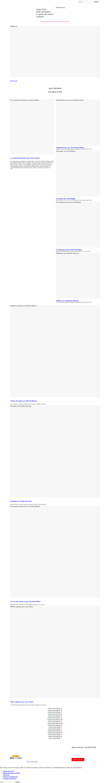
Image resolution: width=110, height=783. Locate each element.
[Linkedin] (71, 3)
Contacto (40, 16)
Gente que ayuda (32, 761)
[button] (55, 740)
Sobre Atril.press (43, 12)
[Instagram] (67, 3)
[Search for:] (86, 1)
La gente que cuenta (44, 14)
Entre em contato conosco (11, 773)
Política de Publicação (10, 776)
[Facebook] (62, 3)
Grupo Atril (41, 9)
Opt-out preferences (9, 778)
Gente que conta (8, 771)
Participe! (6, 775)
